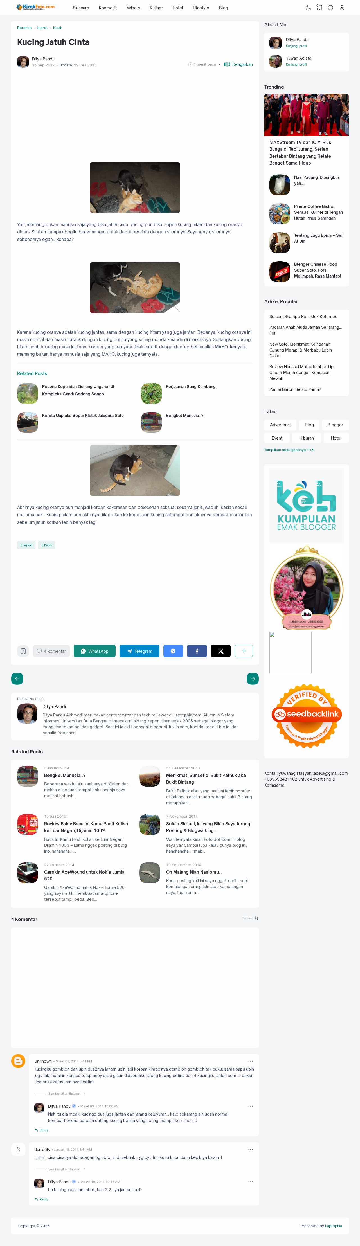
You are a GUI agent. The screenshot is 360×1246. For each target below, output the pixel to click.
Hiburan (307, 438)
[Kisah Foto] (35, 8)
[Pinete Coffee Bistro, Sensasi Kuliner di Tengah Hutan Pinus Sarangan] (280, 222)
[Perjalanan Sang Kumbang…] (151, 402)
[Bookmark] (23, 652)
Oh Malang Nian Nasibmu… (194, 872)
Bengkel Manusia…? (185, 415)
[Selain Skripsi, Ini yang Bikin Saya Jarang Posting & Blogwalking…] (149, 833)
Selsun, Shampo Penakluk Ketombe (303, 316)
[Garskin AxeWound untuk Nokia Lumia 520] (27, 881)
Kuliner (156, 7)
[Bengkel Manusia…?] (151, 431)
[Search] (331, 8)
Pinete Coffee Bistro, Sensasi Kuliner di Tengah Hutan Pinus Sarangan (318, 212)
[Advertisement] (135, 115)
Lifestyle (201, 7)
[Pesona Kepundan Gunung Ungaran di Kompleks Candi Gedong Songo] (27, 402)
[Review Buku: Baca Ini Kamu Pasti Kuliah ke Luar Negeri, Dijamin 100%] (27, 833)
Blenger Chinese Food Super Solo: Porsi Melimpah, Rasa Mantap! (317, 270)
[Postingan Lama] (17, 679)
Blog (223, 7)
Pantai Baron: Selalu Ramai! (295, 389)
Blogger (335, 424)
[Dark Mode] (308, 8)
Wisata (133, 7)
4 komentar (55, 651)
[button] (236, 64)
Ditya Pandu (55, 706)
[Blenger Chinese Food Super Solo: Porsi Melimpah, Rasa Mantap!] (280, 280)
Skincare (81, 7)
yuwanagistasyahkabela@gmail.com (313, 773)
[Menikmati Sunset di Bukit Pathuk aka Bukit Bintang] (149, 785)
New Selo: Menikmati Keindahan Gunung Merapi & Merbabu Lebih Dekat (300, 350)
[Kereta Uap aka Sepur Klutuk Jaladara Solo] (27, 431)
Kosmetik (108, 7)
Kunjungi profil (296, 46)
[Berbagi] (244, 651)
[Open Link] (342, 8)
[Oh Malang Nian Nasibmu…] (149, 881)
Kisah (48, 545)
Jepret (27, 545)
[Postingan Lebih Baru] (253, 679)
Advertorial (280, 424)
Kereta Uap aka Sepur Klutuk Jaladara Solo (83, 415)
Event (277, 438)
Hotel (178, 7)
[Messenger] (173, 651)
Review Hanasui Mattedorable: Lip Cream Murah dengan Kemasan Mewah (301, 372)
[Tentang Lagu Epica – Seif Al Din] (280, 251)
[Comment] (250, 918)
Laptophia (333, 1226)
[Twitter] (221, 651)
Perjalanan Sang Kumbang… (192, 386)
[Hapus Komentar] (251, 1061)
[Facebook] (197, 651)
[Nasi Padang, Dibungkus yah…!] (280, 193)
